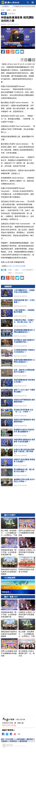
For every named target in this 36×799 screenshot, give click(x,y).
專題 (4, 14)
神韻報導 (11, 14)
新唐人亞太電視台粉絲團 (16, 266)
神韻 (10, 273)
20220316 (19, 273)
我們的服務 (21, 739)
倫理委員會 (23, 741)
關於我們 (30, 739)
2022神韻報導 (27, 270)
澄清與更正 (13, 741)
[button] (18, 38)
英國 (10, 270)
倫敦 (17, 270)
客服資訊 (4, 741)
